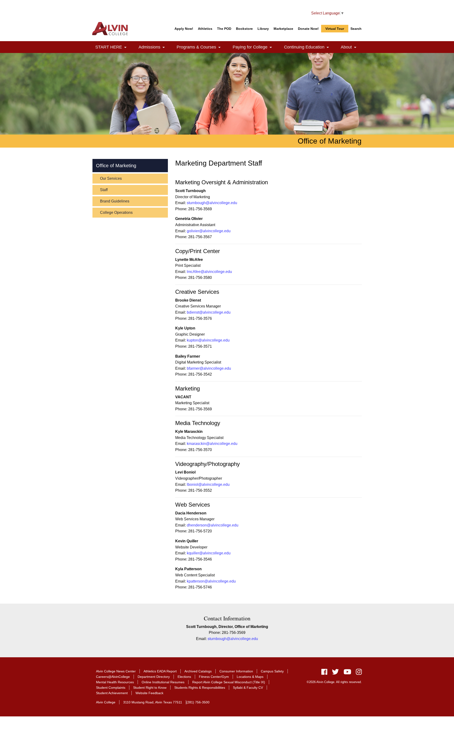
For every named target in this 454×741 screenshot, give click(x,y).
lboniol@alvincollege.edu (208, 484)
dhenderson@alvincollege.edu (212, 525)
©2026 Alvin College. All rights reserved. (334, 682)
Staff (104, 190)
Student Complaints (110, 687)
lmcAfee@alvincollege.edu (209, 272)
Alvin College (105, 702)
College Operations (116, 212)
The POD (224, 29)
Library (263, 29)
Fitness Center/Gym (214, 677)
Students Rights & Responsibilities (199, 687)
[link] (125, 47)
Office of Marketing (116, 165)
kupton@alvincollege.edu (208, 340)
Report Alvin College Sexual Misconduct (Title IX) (228, 682)
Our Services (111, 178)
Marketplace (283, 29)
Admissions (154, 47)
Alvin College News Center (116, 671)
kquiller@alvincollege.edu (209, 553)
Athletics (205, 29)
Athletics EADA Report (160, 671)
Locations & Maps (250, 677)
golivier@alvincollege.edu (209, 231)
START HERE (113, 47)
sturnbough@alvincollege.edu (212, 203)
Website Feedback (149, 693)
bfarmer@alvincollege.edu (209, 368)
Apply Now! (184, 29)
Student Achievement (112, 693)
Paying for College (255, 47)
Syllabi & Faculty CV (248, 687)
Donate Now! (308, 29)
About (351, 47)
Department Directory (154, 677)
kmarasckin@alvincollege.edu (212, 444)
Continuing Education (309, 47)
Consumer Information (236, 671)
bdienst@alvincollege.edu (209, 312)
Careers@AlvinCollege (113, 677)
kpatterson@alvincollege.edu (211, 581)
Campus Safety (272, 671)
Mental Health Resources (115, 682)
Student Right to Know (149, 687)
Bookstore (244, 29)
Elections (184, 677)
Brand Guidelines (114, 201)
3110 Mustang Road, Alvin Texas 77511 (152, 702)
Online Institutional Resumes (163, 682)
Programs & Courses (201, 47)
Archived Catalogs (198, 671)
